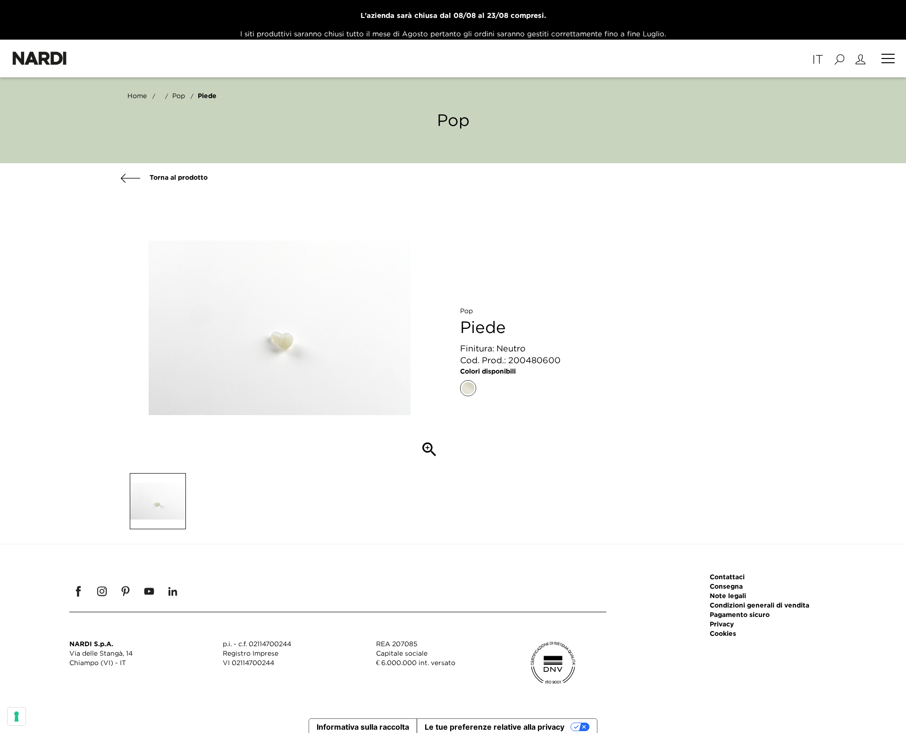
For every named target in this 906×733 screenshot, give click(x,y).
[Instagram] (102, 591)
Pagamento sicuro (740, 614)
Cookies (723, 633)
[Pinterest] (125, 591)
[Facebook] (78, 591)
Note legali (728, 595)
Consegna (726, 586)
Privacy (722, 623)
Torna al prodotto (178, 177)
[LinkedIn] (173, 591)
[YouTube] (149, 591)
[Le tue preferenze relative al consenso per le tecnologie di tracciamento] (16, 716)
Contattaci (727, 576)
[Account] (860, 58)
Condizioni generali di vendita (759, 604)
